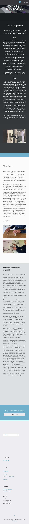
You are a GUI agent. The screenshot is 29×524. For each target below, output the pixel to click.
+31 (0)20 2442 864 (7, 489)
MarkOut (14, 521)
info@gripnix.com (7, 491)
